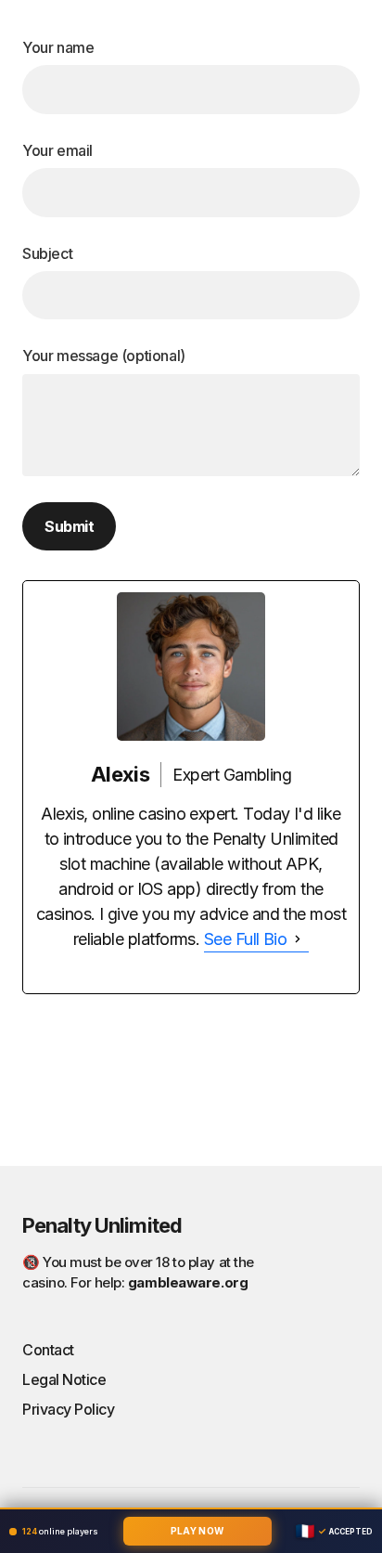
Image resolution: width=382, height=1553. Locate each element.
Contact (48, 1349)
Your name (58, 47)
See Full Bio (245, 939)
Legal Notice (64, 1379)
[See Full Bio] (297, 939)
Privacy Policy (68, 1409)
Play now (197, 1530)
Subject (47, 253)
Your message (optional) (103, 355)
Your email (57, 150)
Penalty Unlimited (102, 1225)
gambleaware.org (188, 1282)
